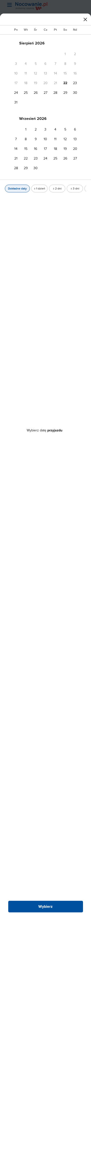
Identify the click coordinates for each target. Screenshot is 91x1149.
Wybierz (45, 906)
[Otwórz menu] (9, 5)
